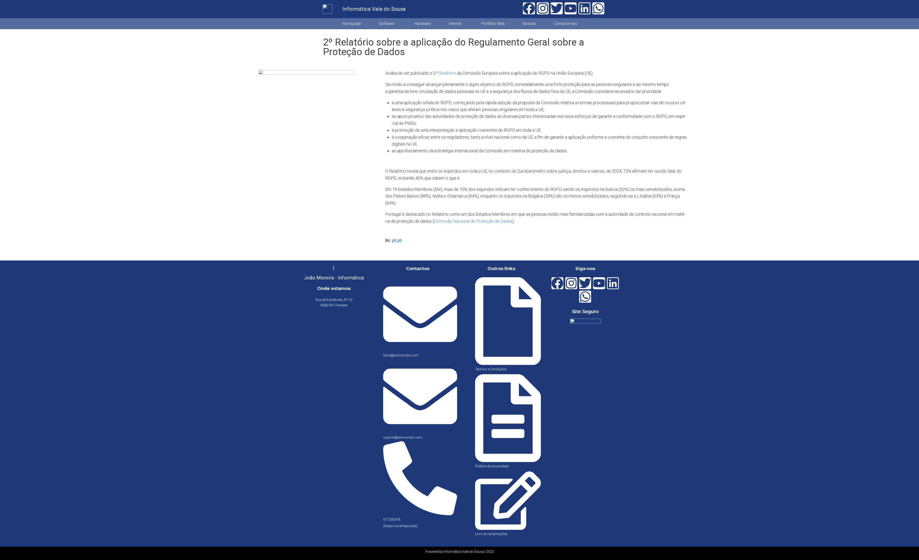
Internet (454, 23)
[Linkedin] (584, 8)
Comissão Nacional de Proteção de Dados (473, 221)
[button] (388, 23)
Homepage (351, 23)
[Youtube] (571, 8)
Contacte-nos (565, 23)
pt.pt (397, 240)
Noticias (529, 23)
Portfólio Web (493, 23)
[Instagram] (543, 8)
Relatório (447, 73)
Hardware (423, 23)
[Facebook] (529, 8)
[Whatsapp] (598, 8)
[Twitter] (557, 8)
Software (386, 23)
